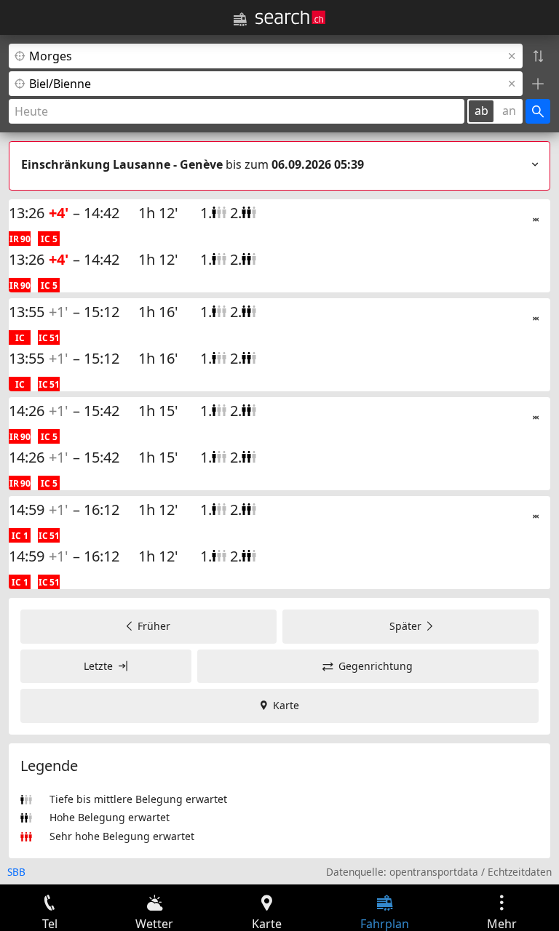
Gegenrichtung (375, 666)
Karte (286, 705)
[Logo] (290, 17)
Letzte (98, 666)
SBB (16, 872)
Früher (154, 626)
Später (405, 626)
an (509, 111)
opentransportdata (433, 872)
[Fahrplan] (240, 19)
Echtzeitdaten (520, 872)
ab (481, 111)
